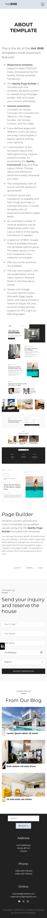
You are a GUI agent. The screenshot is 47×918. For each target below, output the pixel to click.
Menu (42, 4)
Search (24, 826)
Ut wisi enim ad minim (19, 799)
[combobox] (23, 818)
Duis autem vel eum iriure (21, 766)
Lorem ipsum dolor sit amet (22, 733)
